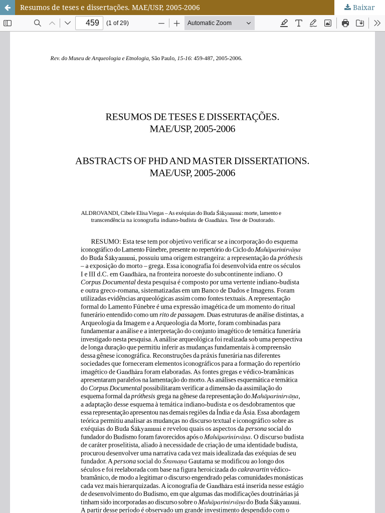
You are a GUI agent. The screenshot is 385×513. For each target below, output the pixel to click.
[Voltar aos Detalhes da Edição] (7, 7)
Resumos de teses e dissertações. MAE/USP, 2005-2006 (110, 7)
